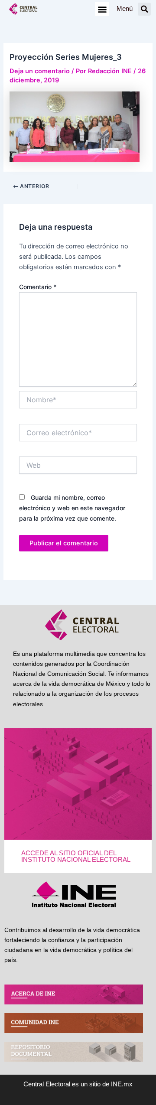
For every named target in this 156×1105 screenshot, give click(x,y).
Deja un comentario (40, 71)
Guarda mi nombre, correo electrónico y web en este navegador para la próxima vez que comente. (72, 508)
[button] (102, 9)
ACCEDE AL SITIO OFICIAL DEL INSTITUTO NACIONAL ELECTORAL (75, 856)
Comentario (37, 286)
